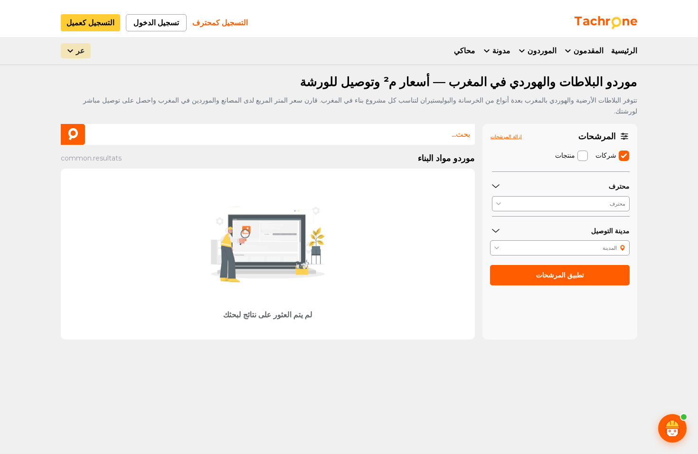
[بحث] (73, 134)
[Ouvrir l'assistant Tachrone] (672, 428)
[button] (561, 203)
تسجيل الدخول (156, 22)
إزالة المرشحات (506, 136)
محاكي (464, 50)
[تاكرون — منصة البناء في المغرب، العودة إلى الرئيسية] (606, 22)
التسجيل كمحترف (220, 22)
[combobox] (268, 134)
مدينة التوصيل (610, 231)
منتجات (565, 155)
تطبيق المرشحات (560, 275)
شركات (605, 155)
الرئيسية (624, 50)
